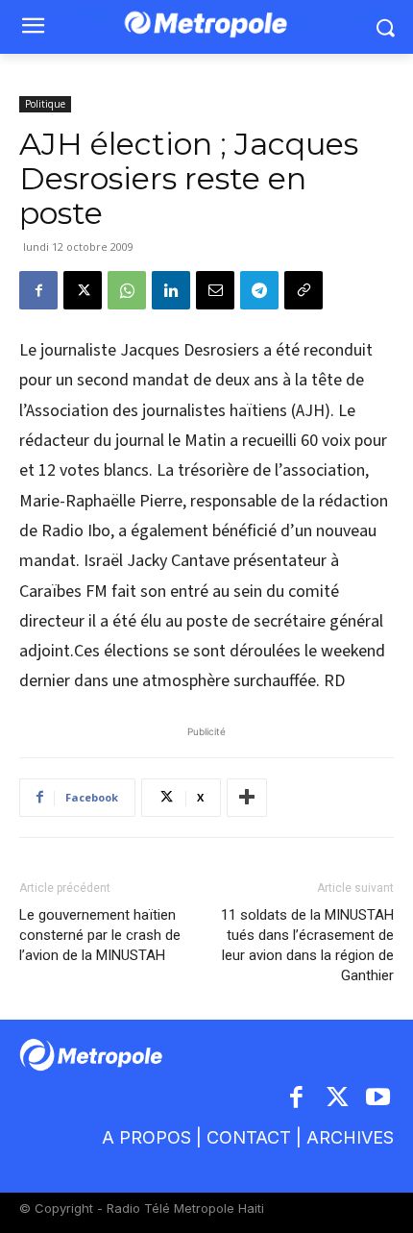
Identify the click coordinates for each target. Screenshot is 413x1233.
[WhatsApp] (127, 290)
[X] (82, 290)
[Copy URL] (303, 290)
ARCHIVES (350, 1137)
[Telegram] (259, 290)
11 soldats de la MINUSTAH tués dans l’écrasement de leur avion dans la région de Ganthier (307, 945)
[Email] (215, 290)
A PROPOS (146, 1137)
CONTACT (248, 1137)
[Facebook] (38, 290)
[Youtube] (379, 1099)
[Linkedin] (171, 290)
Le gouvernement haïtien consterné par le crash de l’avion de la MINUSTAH (100, 935)
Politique (45, 104)
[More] (247, 797)
